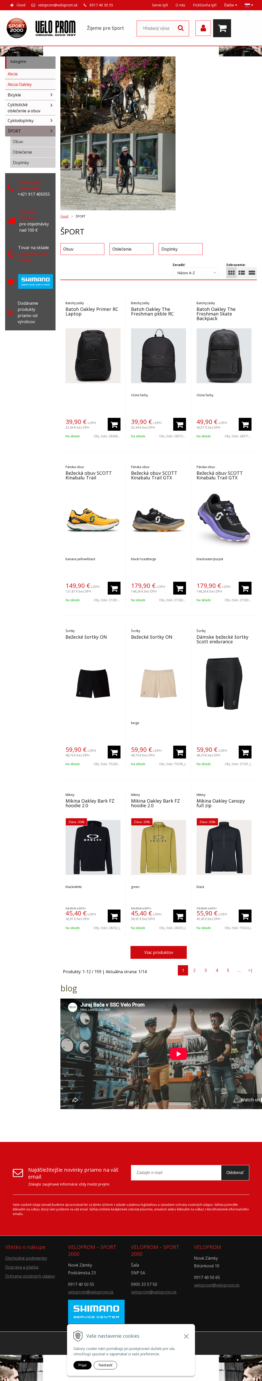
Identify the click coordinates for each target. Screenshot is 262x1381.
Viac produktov (158, 952)
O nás (180, 5)
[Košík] (223, 28)
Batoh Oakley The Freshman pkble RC (152, 311)
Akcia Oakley (20, 84)
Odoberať (235, 1172)
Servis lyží (160, 5)
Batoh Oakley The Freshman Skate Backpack (216, 313)
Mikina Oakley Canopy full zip (220, 803)
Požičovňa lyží (204, 5)
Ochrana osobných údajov (30, 1276)
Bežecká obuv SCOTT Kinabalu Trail (89, 475)
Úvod (21, 5)
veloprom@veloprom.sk (58, 5)
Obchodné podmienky (26, 1258)
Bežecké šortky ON (86, 637)
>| (250, 970)
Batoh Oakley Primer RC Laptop (92, 311)
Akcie (13, 74)
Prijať (82, 1365)
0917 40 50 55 (101, 5)
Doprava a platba (21, 1267)
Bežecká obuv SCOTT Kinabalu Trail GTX (154, 475)
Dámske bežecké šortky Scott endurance (222, 639)
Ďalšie (229, 5)
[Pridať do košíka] (114, 424)
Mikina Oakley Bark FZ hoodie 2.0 (90, 803)
